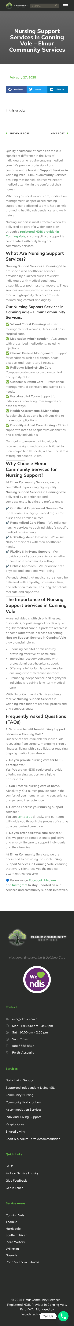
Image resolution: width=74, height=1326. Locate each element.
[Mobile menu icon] (65, 5)
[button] (16, 89)
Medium (50, 880)
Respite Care (15, 1124)
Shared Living (15, 1131)
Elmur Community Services (41, 1300)
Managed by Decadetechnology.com (31, 1272)
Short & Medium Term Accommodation (33, 1139)
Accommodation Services (24, 1109)
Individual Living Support (23, 1117)
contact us (24, 816)
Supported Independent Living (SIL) (31, 1087)
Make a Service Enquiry (22, 1173)
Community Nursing (19, 1095)
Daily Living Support (20, 1080)
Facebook (36, 880)
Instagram (20, 885)
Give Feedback (16, 1180)
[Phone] (63, 1316)
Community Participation (23, 1102)
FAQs (9, 1166)
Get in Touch (14, 1188)
